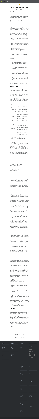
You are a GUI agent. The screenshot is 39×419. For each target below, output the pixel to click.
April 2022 (21, 388)
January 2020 (21, 412)
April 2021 (21, 402)
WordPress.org (30, 406)
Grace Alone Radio (12, 356)
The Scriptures (30, 396)
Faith (29, 374)
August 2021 (21, 397)
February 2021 (21, 404)
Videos (11, 347)
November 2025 (21, 366)
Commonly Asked (30, 367)
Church (2, 346)
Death (2, 348)
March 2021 (21, 403)
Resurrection (3, 356)
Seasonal (30, 389)
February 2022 (21, 390)
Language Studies (30, 381)
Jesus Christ (3, 354)
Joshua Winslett (18, 9)
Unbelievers (30, 397)
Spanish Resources (31, 390)
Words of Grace (12, 348)
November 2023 (21, 375)
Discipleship (3, 349)
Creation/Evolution (3, 347)
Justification (30, 380)
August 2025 (21, 367)
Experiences (30, 373)
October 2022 (21, 382)
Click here (22, 347)
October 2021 (21, 395)
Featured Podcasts (12, 355)
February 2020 (21, 411)
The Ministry (30, 395)
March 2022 (21, 389)
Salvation (30, 388)
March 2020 (21, 410)
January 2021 (21, 405)
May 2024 (21, 373)
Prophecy (2, 355)
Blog (11, 349)
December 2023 (21, 374)
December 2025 (21, 365)
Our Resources (12, 346)
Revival (29, 387)
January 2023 (21, 381)
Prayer (29, 382)
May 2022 (21, 387)
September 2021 (21, 396)
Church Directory (12, 354)
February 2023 (21, 380)
